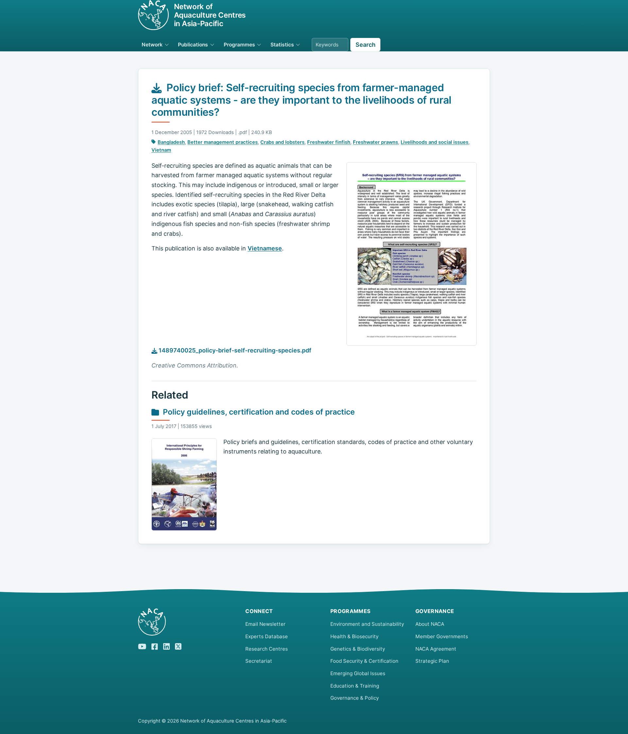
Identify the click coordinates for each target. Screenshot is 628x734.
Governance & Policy (354, 698)
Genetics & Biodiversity (357, 649)
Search (365, 44)
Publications (193, 45)
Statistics (282, 45)
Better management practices (222, 142)
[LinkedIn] (166, 645)
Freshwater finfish (328, 142)
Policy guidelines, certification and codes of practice (259, 412)
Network (152, 45)
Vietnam (161, 150)
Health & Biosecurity (354, 636)
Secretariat (258, 661)
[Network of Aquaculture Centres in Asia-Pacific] (186, 622)
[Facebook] (154, 645)
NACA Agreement (435, 649)
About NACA (429, 624)
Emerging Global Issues (357, 673)
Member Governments (441, 636)
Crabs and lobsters (282, 142)
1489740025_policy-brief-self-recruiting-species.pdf (234, 350)
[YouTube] (142, 645)
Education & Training (354, 686)
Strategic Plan (432, 661)
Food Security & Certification (364, 661)
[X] (178, 645)
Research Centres (266, 649)
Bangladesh (171, 142)
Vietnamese (265, 248)
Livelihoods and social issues (434, 142)
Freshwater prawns (375, 142)
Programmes (239, 45)
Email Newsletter (265, 624)
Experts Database (266, 636)
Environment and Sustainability (367, 624)
